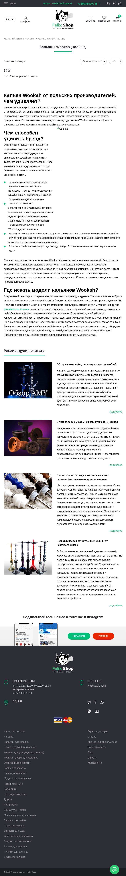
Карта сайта (95, 763)
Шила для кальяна (14, 825)
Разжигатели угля (13, 784)
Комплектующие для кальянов (21, 757)
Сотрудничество (97, 747)
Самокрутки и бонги (15, 810)
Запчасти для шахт (15, 830)
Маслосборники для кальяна (20, 815)
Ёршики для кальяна (15, 846)
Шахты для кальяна (15, 794)
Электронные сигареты (17, 763)
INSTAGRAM (79, 636)
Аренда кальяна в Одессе (102, 742)
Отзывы (92, 736)
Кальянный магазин (14, 38)
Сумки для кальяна (14, 857)
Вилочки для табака (15, 820)
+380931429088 (87, 3)
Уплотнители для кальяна (18, 836)
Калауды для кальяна (16, 742)
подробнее (116, 411)
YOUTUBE (103, 636)
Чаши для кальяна (14, 731)
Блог (90, 752)
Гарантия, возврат (98, 731)
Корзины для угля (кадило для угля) (24, 752)
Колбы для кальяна (15, 768)
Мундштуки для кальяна (17, 778)
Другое (8, 799)
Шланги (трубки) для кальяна (20, 747)
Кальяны (30, 38)
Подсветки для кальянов (18, 841)
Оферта (92, 757)
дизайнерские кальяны (16, 309)
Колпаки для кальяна (16, 851)
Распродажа (11, 804)
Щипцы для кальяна (15, 773)
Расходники (10, 789)
